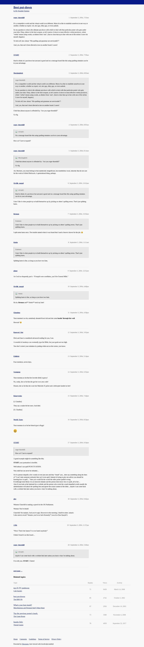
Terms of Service (43, 639)
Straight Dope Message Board (11, 2)
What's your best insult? (22, 605)
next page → (17, 571)
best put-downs (19, 596)
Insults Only (18, 622)
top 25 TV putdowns (21, 588)
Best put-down (22, 7)
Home (15, 639)
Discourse (25, 644)
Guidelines (32, 639)
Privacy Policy (56, 639)
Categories (23, 639)
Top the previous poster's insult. (25, 613)
